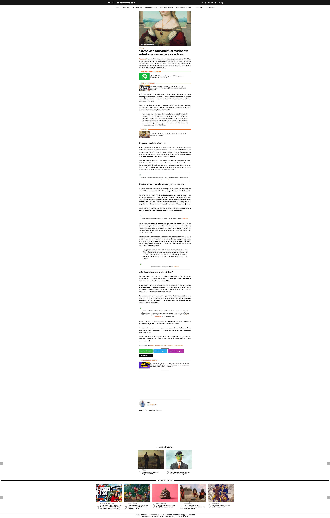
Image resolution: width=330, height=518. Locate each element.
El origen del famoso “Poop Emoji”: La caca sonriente (165, 506)
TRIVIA (118, 7)
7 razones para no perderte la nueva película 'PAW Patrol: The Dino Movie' (138, 507)
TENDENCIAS (210, 7)
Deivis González (152, 405)
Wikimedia (185, 218)
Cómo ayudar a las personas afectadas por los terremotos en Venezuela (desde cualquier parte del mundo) (168, 88)
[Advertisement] (165, 428)
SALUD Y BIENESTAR (167, 7)
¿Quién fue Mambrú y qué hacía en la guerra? (221, 506)
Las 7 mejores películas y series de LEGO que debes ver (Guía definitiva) (194, 507)
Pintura (141, 48)
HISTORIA (126, 7)
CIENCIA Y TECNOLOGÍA (184, 7)
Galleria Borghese (167, 178)
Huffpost (152, 345)
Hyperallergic (158, 345)
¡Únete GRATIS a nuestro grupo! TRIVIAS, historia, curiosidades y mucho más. (167, 76)
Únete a (146, 351)
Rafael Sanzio (143, 59)
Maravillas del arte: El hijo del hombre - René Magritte (180, 473)
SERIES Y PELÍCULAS (150, 7)
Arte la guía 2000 (178, 345)
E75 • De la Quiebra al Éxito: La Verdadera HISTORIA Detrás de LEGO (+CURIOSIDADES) (110, 507)
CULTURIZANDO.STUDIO (154, 515)
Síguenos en (175, 351)
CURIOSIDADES (137, 7)
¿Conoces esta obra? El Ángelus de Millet (150, 473)
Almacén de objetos (168, 345)
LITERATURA (199, 7)
